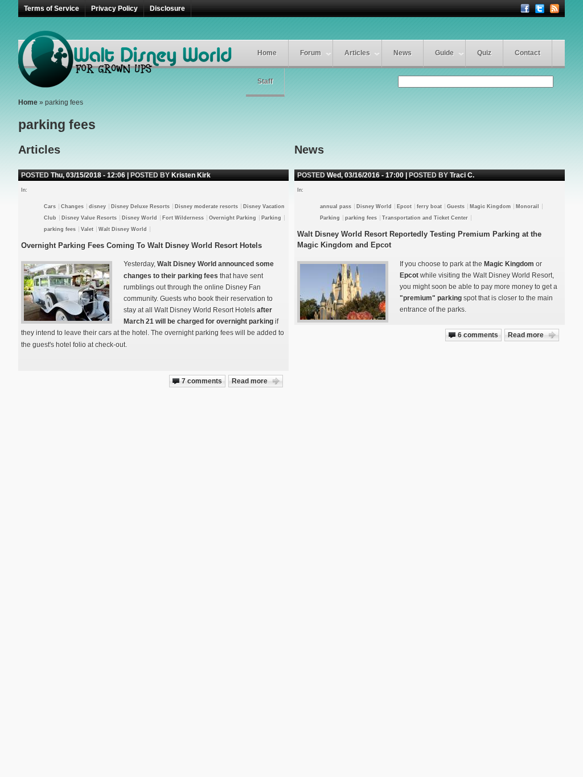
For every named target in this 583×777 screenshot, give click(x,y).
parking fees (361, 218)
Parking (330, 218)
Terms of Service (51, 8)
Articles (357, 53)
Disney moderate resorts (206, 206)
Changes (72, 206)
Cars (50, 206)
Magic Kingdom (490, 206)
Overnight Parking (232, 218)
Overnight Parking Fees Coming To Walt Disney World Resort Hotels (141, 245)
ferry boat (429, 206)
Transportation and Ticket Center (425, 218)
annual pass (335, 206)
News (402, 53)
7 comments (202, 381)
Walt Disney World (122, 229)
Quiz (484, 53)
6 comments (478, 335)
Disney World (374, 206)
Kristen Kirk (191, 175)
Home (267, 53)
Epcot (404, 206)
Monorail (527, 206)
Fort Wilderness (183, 218)
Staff (265, 81)
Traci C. (462, 175)
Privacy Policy (114, 8)
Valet (87, 229)
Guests (456, 206)
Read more (526, 335)
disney (97, 206)
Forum (310, 53)
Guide (444, 53)
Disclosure (167, 8)
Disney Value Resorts (89, 218)
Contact (527, 53)
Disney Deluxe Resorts (140, 206)
